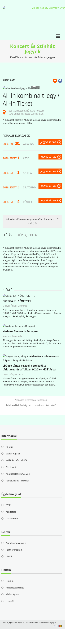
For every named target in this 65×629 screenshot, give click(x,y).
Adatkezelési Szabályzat (18, 405)
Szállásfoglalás (13, 453)
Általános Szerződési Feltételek (31, 400)
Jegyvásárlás (48, 142)
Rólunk (9, 446)
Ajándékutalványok (16, 542)
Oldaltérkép (12, 518)
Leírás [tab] (7, 235)
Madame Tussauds (12, 336)
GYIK (8, 505)
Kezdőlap (15, 57)
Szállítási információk (16, 460)
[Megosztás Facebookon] (60, 81)
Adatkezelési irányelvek (18, 473)
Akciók (9, 556)
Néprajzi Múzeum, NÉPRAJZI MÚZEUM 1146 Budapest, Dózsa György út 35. (26, 112)
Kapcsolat (11, 511)
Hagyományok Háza (13, 374)
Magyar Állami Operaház (15, 305)
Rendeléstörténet (15, 587)
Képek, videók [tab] (27, 235)
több (29, 123)
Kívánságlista (12, 594)
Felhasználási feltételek (17, 480)
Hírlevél (10, 601)
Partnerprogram (14, 549)
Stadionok (11, 467)
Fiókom (10, 580)
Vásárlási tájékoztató (45, 405)
